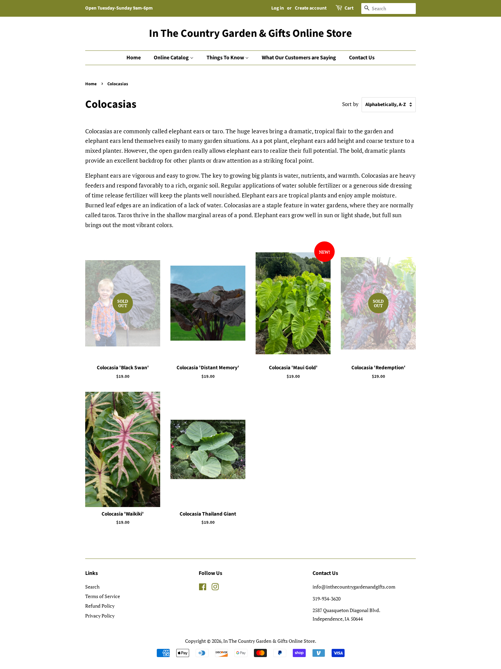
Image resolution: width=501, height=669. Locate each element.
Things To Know (226, 57)
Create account (311, 8)
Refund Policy (100, 606)
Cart (349, 8)
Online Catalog (172, 57)
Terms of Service (102, 596)
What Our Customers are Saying (299, 57)
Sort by (350, 104)
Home (133, 57)
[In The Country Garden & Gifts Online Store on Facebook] (203, 588)
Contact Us (362, 57)
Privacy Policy (100, 615)
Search (92, 586)
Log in (277, 8)
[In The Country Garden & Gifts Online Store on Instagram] (215, 588)
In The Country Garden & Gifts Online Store (250, 33)
